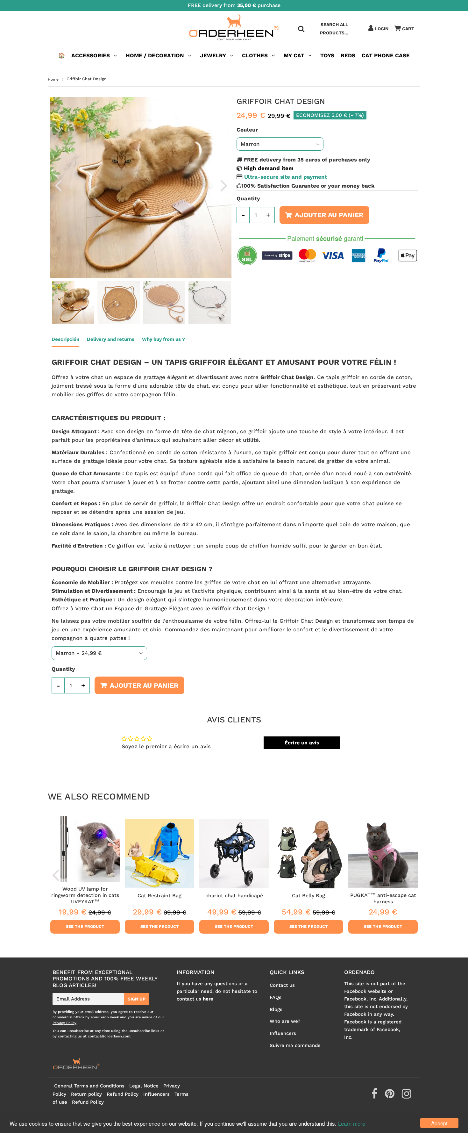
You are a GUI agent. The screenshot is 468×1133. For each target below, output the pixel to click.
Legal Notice (144, 1086)
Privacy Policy (64, 1023)
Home (53, 79)
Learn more (351, 1123)
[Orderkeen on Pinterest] (390, 1096)
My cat (294, 55)
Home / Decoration (155, 55)
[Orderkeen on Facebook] (375, 1096)
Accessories (90, 55)
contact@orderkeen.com (109, 1036)
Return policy (86, 1094)
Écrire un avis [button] (302, 743)
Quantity (248, 198)
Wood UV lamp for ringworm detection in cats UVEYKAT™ (85, 895)
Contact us (282, 985)
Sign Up (136, 998)
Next (223, 185)
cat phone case (386, 55)
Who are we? (285, 1021)
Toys (327, 55)
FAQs (275, 997)
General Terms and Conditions (89, 1086)
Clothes (255, 55)
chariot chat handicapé (234, 896)
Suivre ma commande (295, 1045)
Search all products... (334, 28)
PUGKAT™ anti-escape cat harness (383, 898)
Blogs (276, 1009)
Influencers (283, 1033)
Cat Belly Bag (308, 896)
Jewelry (213, 55)
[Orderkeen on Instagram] (406, 1096)
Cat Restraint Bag (159, 896)
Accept (439, 1123)
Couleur (247, 129)
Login (381, 28)
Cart (408, 28)
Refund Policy (122, 1094)
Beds (348, 55)
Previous (58, 185)
